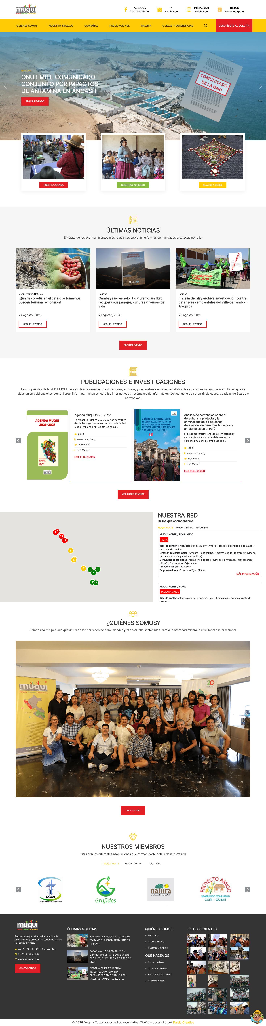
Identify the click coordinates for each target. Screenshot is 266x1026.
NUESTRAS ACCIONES (133, 185)
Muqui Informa (26, 294)
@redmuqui (171, 11)
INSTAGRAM (201, 7)
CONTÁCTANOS (27, 968)
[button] (5, 86)
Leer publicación (84, 457)
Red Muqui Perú (139, 11)
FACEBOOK (139, 7)
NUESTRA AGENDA (54, 185)
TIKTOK (234, 7)
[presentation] (18, 440)
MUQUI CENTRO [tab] (184, 527)
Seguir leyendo (35, 101)
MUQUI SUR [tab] (202, 527)
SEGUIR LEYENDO (32, 324)
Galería (146, 25)
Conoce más (133, 810)
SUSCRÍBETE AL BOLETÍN (234, 25)
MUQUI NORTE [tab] (165, 527)
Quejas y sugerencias (177, 25)
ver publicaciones (133, 494)
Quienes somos (27, 25)
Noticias (38, 294)
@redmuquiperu (234, 11)
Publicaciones (119, 25)
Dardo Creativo (183, 1022)
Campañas (91, 25)
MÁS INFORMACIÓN (247, 573)
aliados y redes (212, 185)
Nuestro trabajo (61, 25)
